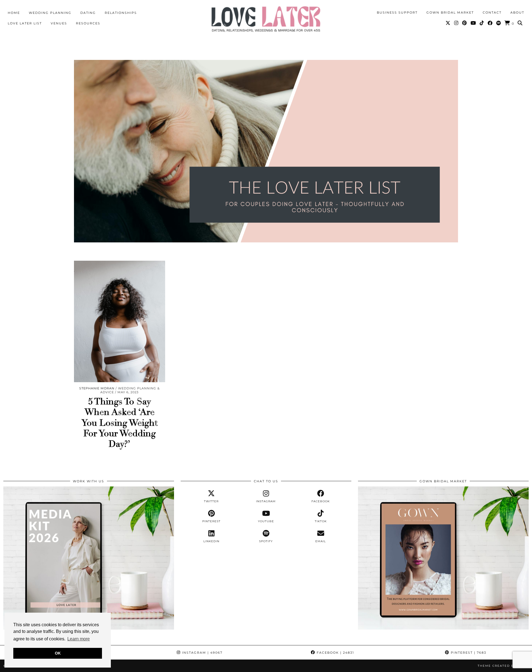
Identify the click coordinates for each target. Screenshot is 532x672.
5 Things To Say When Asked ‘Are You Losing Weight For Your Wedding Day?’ (119, 423)
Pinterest (467, 653)
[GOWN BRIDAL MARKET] (443, 628)
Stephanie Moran (96, 388)
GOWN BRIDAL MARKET (450, 12)
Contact (492, 12)
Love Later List (25, 23)
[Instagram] (456, 23)
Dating (88, 13)
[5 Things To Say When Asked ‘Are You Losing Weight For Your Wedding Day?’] (119, 321)
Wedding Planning (50, 13)
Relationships (121, 13)
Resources (88, 23)
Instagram (201, 653)
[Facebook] (490, 23)
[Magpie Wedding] (266, 19)
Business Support (397, 12)
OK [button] (58, 653)
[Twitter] (448, 23)
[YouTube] (473, 23)
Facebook (334, 653)
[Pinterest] (464, 23)
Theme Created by (503, 666)
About (517, 12)
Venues (59, 23)
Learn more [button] (78, 639)
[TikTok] (482, 23)
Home (14, 13)
